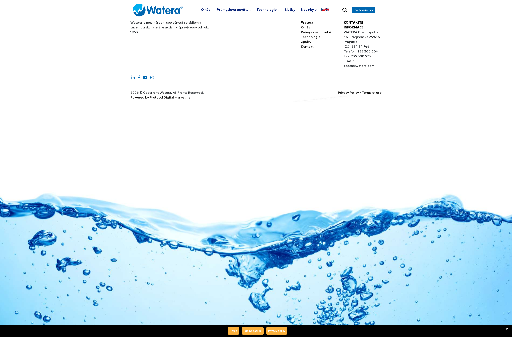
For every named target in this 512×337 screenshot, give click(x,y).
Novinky (307, 9)
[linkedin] (133, 77)
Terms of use (372, 93)
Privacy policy (276, 331)
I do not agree (253, 331)
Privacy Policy (348, 93)
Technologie (267, 9)
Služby (290, 9)
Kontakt (307, 46)
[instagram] (152, 77)
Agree (233, 331)
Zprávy (306, 42)
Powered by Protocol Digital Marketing (160, 97)
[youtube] (145, 77)
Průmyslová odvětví (233, 9)
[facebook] (139, 77)
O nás (205, 9)
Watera (307, 22)
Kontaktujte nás (364, 10)
